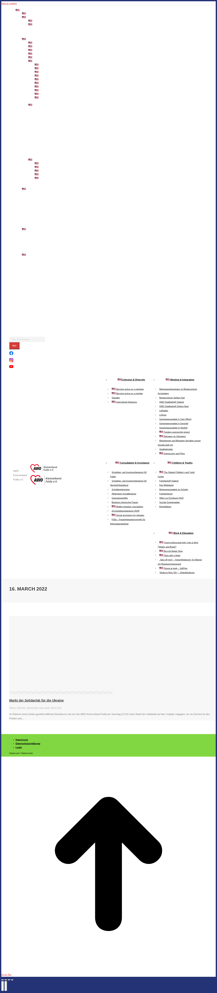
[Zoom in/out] (12, 979)
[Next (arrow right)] (5, 986)
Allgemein (30, 708)
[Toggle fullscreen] (9, 979)
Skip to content (9, 3)
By (41, 708)
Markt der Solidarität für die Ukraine (36, 700)
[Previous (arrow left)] (2, 986)
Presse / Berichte (17, 708)
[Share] (5, 979)
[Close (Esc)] (2, 979)
